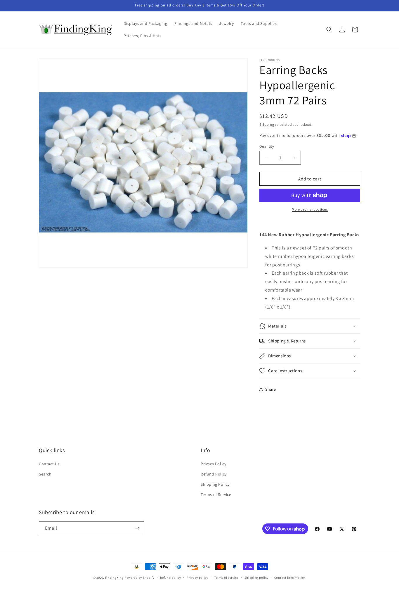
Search (45, 474)
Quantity (266, 146)
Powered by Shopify (139, 578)
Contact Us (49, 463)
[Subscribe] (137, 528)
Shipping (266, 124)
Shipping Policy (215, 484)
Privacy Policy (213, 463)
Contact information (290, 578)
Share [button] (270, 389)
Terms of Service (216, 494)
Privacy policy (197, 578)
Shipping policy (256, 578)
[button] (329, 29)
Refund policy (170, 578)
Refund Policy (214, 474)
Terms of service (226, 578)
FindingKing (114, 578)
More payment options (310, 209)
